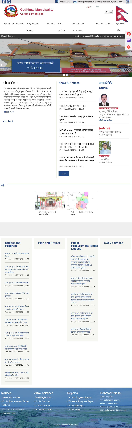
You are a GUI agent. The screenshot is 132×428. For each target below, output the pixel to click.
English (88, 7)
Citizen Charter (42, 405)
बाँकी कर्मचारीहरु (105, 120)
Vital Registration (43, 397)
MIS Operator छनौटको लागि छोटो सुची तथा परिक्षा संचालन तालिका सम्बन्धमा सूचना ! (77, 160)
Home (7, 23)
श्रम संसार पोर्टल (120, 27)
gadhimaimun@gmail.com (116, 410)
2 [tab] (67, 75)
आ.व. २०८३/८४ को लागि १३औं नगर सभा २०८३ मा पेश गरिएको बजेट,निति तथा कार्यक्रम (16, 269)
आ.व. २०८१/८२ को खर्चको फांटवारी (16, 283)
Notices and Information (78, 27)
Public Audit (74, 409)
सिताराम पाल (104, 156)
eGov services (61, 27)
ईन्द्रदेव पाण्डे (104, 128)
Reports (51, 23)
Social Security (42, 401)
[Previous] (2, 65)
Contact (109, 23)
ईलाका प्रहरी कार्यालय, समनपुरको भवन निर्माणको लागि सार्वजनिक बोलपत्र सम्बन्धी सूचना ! (81, 281)
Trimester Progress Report (81, 401)
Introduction (18, 23)
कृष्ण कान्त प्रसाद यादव (108, 108)
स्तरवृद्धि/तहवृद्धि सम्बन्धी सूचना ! (72, 106)
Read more (9, 112)
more (64, 174)
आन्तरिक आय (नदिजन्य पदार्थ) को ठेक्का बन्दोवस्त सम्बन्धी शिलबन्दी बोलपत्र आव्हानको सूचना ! (81, 316)
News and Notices (11, 397)
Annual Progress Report (80, 397)
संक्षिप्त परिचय (10, 82)
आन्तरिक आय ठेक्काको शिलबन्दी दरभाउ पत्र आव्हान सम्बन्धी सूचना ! (94, 36)
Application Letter (43, 409)
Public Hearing (75, 405)
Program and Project (32, 27)
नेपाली (97, 7)
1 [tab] (64, 75)
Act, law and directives (13, 409)
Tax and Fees (8, 413)
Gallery (99, 23)
